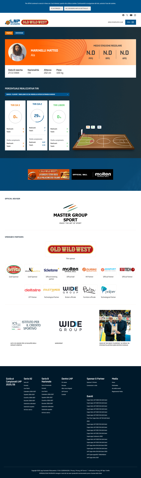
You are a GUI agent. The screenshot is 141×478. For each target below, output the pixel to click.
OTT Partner (33, 297)
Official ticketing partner (51, 278)
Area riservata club (115, 22)
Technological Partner (51, 297)
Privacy (73, 470)
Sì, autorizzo (55, 8)
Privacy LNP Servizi (81, 470)
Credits (108, 470)
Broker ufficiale (70, 297)
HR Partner (89, 277)
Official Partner (108, 277)
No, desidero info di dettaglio (77, 8)
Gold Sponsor (14, 277)
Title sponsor (70, 258)
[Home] (27, 22)
